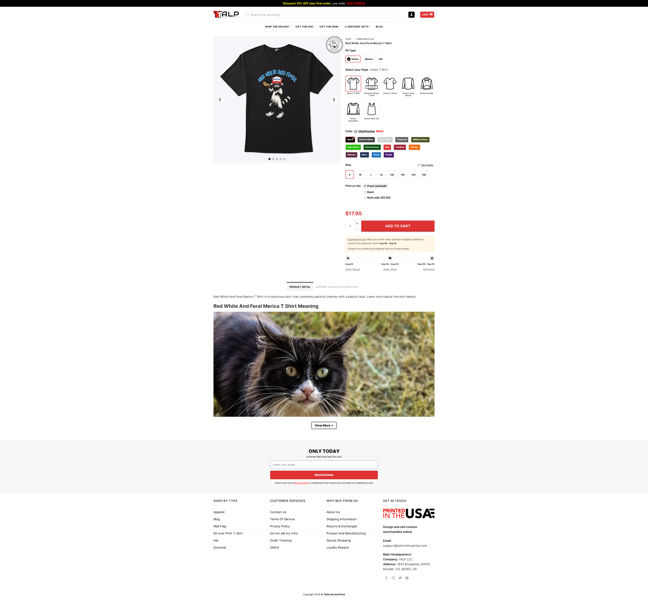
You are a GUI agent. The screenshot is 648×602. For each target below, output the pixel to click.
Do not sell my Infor (284, 533)
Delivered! (429, 269)
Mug (216, 519)
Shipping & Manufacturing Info (337, 287)
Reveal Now (324, 475)
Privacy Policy (301, 482)
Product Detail (300, 287)
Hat (216, 540)
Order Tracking (281, 540)
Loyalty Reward (338, 547)
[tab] (300, 286)
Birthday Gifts (358, 26)
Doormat (219, 547)
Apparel (218, 512)
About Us (333, 512)
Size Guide (427, 165)
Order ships (390, 269)
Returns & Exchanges (342, 526)
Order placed (352, 269)
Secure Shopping (339, 540)
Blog (379, 26)
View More (322, 425)
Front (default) (377, 186)
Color (360, 131)
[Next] (333, 99)
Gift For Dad (304, 26)
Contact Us (278, 512)
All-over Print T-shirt (228, 533)
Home (348, 39)
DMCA (274, 547)
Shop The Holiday (277, 26)
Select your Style (356, 69)
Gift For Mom (329, 26)
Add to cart (397, 226)
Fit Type (350, 50)
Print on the (353, 185)
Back (370, 192)
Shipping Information (342, 519)
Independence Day (365, 39)
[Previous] (220, 99)
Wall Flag (219, 526)
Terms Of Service (282, 519)
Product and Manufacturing (346, 533)
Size (389, 165)
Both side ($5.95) (379, 197)
